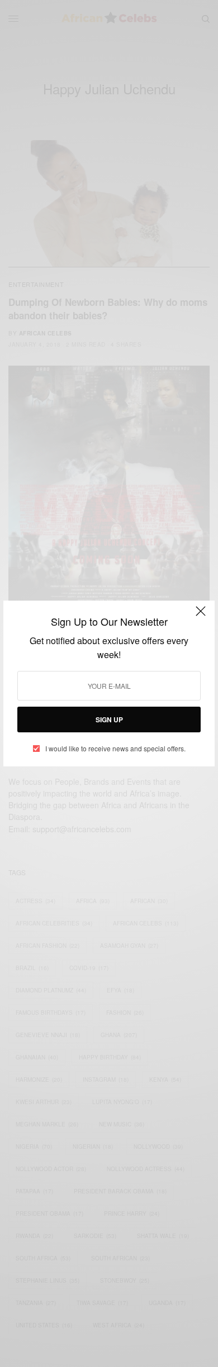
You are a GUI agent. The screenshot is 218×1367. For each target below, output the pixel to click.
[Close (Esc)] (200, 615)
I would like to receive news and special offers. (115, 748)
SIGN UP (109, 719)
